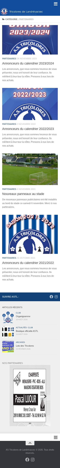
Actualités (21, 328)
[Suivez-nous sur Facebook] (51, 296)
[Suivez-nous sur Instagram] (56, 296)
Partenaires (9, 58)
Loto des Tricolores (25, 346)
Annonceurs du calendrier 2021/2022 (28, 263)
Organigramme (23, 316)
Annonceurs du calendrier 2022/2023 (28, 129)
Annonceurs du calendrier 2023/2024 (28, 63)
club (18, 313)
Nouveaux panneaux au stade (23, 194)
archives (20, 342)
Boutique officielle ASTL (27, 331)
